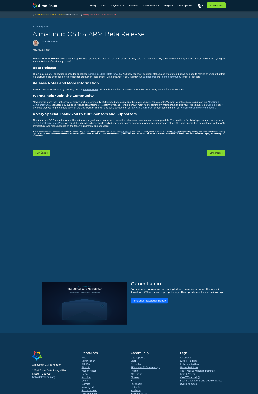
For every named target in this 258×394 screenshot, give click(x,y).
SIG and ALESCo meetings (145, 367)
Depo (85, 374)
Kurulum (217, 5)
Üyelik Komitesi (188, 383)
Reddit (134, 370)
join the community (171, 76)
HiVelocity (175, 132)
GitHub (211, 104)
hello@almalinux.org (43, 377)
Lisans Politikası (189, 367)
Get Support (185, 5)
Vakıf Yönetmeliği (190, 377)
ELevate (86, 383)
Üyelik (85, 380)
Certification (88, 360)
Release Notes (90, 89)
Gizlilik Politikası (189, 360)
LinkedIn (135, 387)
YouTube (135, 390)
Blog (93, 5)
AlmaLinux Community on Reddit (198, 107)
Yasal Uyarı (186, 357)
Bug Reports (149, 76)
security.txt (88, 387)
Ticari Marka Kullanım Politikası (197, 370)
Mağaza (168, 5)
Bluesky (135, 377)
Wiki (103, 5)
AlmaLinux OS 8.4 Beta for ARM (104, 73)
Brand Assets (187, 374)
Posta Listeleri (89, 390)
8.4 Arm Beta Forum (142, 107)
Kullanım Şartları (189, 364)
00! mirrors (126, 132)
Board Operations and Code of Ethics (201, 380)
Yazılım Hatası (89, 370)
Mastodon (136, 374)
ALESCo (86, 364)
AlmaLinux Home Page (52, 123)
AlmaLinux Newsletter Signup (149, 300)
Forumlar (136, 364)
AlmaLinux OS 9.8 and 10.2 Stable (49, 14)
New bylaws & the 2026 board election (99, 14)
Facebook (136, 383)
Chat (133, 360)
